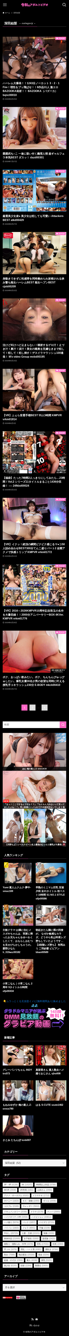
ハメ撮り (11, 1222)
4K (27, 1184)
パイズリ (46, 1222)
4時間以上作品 (46, 1184)
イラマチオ (41, 1195)
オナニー (11, 1201)
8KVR (10, 1190)
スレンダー (31, 1206)
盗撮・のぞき (13, 1260)
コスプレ (11, 1206)
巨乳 (43, 1244)
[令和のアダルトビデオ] (34, 5)
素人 (32, 1260)
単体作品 (12, 1238)
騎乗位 (41, 1265)
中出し (11, 1233)
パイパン (11, 1228)
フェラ (29, 1228)
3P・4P (11, 1184)
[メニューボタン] (5, 5)
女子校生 (31, 1238)
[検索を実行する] (63, 724)
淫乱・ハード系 (31, 1249)
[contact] (36, 1319)
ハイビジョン (41, 1217)
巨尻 (58, 1244)
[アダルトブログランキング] (21, 1298)
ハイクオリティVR (16, 1217)
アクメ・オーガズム (16, 1195)
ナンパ (53, 1212)
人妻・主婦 (31, 1233)
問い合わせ (34, 1325)
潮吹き (51, 1249)
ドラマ (37, 1212)
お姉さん (44, 1190)
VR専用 (26, 1190)
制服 (49, 1233)
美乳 (46, 1260)
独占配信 (26, 1255)
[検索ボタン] (64, 5)
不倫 (44, 1228)
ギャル (49, 1201)
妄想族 (48, 1238)
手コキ (10, 1249)
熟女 (9, 1255)
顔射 (26, 1265)
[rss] (32, 1319)
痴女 (43, 1255)
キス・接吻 (31, 1201)
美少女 (10, 1265)
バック (29, 1222)
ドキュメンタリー (15, 1212)
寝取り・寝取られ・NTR (18, 1244)
